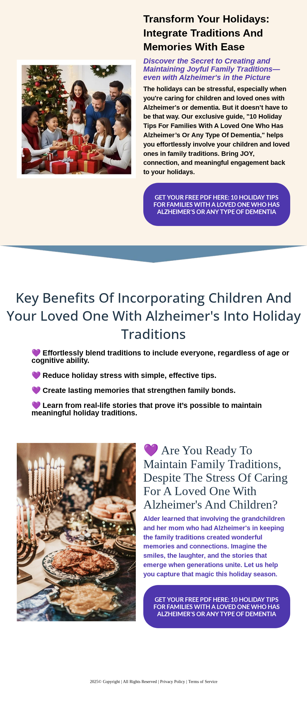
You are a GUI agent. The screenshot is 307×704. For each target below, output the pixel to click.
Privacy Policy (172, 681)
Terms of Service (202, 681)
